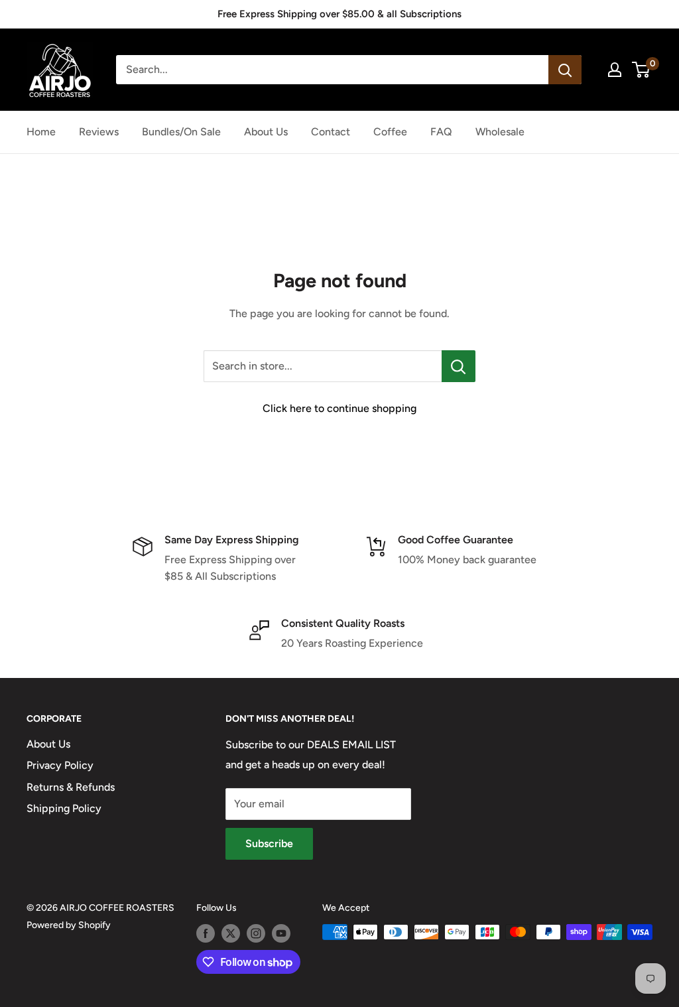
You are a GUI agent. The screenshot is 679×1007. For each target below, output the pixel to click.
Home (41, 131)
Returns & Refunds (71, 787)
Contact (330, 131)
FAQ (441, 131)
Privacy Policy (60, 765)
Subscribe (269, 843)
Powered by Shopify (69, 925)
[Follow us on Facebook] (205, 933)
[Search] (565, 69)
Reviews (99, 131)
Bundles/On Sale (181, 131)
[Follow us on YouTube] (281, 933)
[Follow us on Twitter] (230, 933)
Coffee (390, 131)
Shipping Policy (64, 808)
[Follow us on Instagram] (256, 933)
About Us (266, 131)
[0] (641, 70)
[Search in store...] (458, 366)
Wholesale (500, 131)
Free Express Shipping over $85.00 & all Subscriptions (339, 14)
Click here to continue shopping (339, 408)
